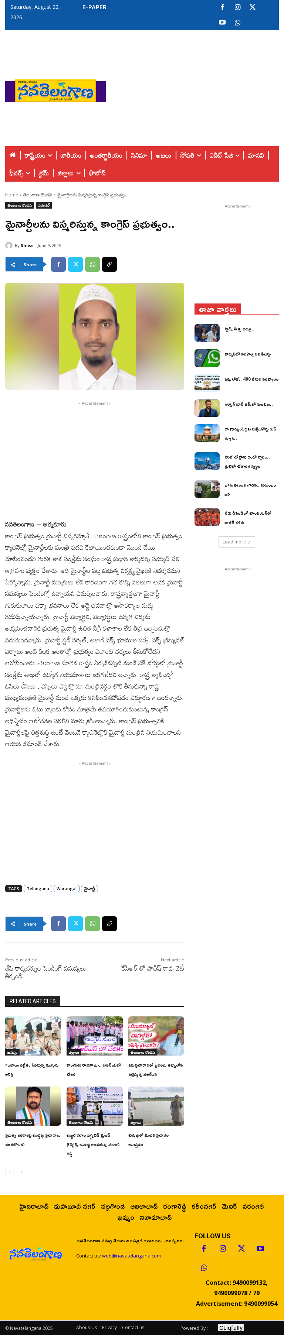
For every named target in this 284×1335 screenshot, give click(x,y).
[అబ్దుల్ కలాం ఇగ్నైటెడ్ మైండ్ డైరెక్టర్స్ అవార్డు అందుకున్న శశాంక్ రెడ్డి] (94, 1106)
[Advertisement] (195, 89)
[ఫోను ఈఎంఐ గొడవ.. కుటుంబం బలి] (207, 489)
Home (11, 195)
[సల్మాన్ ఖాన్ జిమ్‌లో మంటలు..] (207, 408)
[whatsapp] (237, 23)
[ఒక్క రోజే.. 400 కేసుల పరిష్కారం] (207, 383)
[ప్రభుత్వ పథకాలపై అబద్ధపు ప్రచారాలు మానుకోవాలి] (33, 1106)
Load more (234, 542)
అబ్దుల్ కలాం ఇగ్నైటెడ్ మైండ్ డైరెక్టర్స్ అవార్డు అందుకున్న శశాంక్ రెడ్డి (93, 1144)
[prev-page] (9, 1172)
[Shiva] (10, 245)
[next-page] (21, 1172)
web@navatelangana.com (131, 1255)
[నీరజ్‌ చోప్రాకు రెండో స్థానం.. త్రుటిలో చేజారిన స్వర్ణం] (207, 461)
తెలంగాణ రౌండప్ (38, 195)
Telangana (38, 888)
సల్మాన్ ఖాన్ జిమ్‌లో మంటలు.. (248, 404)
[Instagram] (237, 7)
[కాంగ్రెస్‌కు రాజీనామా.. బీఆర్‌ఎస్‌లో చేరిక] (94, 1036)
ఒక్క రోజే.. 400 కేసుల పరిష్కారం (251, 379)
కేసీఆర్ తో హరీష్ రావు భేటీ (153, 968)
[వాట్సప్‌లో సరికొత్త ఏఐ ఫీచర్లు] (207, 358)
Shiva (27, 245)
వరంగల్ (44, 205)
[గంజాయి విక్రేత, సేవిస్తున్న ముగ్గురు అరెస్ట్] (33, 1036)
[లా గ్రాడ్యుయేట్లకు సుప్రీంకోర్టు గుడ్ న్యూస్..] (207, 433)
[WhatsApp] (92, 264)
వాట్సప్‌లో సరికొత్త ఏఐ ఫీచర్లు (247, 354)
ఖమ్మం (12, 1052)
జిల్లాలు (74, 1052)
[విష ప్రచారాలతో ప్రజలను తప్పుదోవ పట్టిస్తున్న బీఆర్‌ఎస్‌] (156, 1036)
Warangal (67, 888)
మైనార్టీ (89, 888)
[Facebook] (222, 7)
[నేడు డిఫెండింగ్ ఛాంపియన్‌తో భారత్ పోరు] (207, 517)
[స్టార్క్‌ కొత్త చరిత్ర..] (207, 333)
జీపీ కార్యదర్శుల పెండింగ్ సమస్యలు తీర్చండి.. (45, 971)
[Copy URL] (109, 264)
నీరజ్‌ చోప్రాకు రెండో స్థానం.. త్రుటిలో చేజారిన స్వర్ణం (247, 461)
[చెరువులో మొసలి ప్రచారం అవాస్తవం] (156, 1106)
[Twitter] (252, 7)
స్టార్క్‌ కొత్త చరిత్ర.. (239, 329)
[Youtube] (222, 23)
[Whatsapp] (204, 1268)
